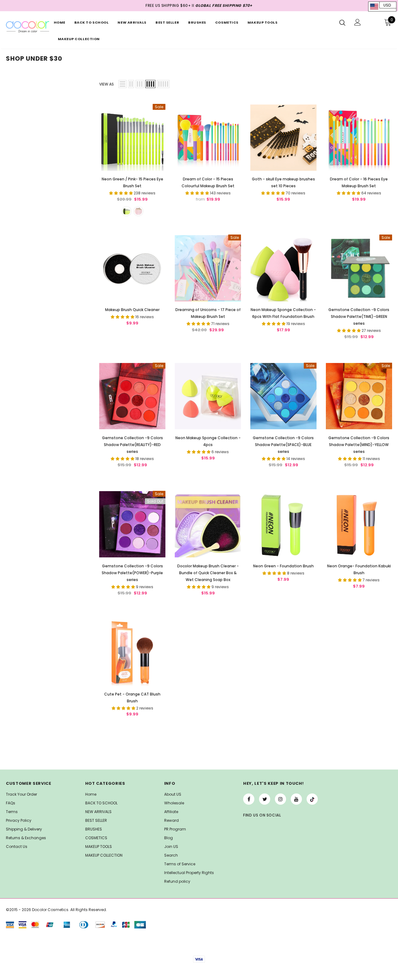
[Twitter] (264, 799)
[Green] (126, 211)
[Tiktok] (312, 799)
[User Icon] (357, 22)
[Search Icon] (342, 22)
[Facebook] (248, 799)
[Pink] (138, 211)
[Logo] (27, 27)
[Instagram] (280, 799)
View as (106, 84)
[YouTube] (296, 799)
